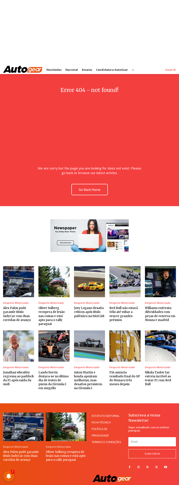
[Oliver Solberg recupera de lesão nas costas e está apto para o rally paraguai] (53, 281)
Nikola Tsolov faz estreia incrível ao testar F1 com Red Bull (158, 378)
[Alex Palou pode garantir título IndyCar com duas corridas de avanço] (18, 281)
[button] (170, 70)
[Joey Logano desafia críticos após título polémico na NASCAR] (89, 281)
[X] (156, 467)
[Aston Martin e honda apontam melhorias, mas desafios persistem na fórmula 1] (89, 345)
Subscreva (152, 453)
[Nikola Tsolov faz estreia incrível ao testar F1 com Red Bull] (160, 345)
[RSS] (147, 467)
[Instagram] (138, 467)
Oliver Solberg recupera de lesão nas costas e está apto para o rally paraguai (51, 316)
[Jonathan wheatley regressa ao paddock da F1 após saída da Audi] (18, 345)
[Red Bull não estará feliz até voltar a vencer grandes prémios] (124, 281)
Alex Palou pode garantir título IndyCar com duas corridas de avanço (21, 456)
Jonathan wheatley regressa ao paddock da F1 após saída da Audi (18, 378)
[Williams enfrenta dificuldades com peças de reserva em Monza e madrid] (160, 281)
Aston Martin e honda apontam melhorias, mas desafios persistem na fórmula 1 (88, 380)
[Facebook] (129, 467)
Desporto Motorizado (16, 303)
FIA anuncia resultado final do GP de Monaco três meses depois (124, 378)
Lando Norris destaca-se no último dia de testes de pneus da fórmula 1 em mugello (53, 380)
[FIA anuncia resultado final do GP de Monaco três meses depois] (124, 345)
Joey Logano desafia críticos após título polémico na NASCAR (89, 312)
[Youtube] (165, 467)
